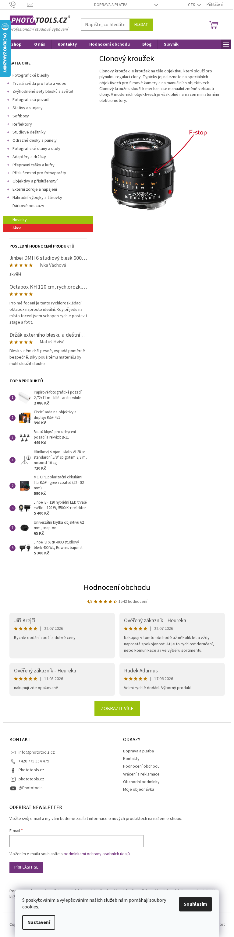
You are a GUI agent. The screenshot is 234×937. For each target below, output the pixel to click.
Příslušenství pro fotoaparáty (39, 173)
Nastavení (38, 922)
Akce (17, 228)
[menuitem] (15, 44)
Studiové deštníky (29, 132)
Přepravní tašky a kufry (33, 165)
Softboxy (20, 116)
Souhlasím (195, 904)
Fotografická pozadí (30, 100)
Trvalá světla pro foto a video (39, 84)
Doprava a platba (110, 5)
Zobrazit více (117, 708)
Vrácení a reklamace (141, 774)
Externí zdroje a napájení (34, 189)
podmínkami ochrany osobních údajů (97, 854)
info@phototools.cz (37, 752)
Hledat (141, 25)
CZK (192, 5)
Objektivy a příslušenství (35, 181)
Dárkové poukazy (28, 206)
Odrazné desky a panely (34, 140)
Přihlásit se (26, 867)
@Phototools (31, 788)
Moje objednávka (138, 789)
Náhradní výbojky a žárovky (37, 198)
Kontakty (131, 759)
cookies (30, 907)
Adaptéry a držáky (29, 157)
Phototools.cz (31, 770)
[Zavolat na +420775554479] (18, 4)
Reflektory (22, 124)
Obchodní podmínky (141, 782)
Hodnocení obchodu (117, 587)
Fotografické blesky (30, 75)
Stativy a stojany (27, 108)
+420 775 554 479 (34, 761)
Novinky (19, 220)
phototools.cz (31, 779)
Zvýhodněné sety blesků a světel (42, 91)
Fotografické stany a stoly (36, 149)
